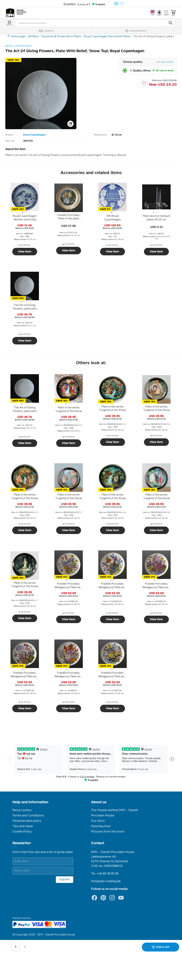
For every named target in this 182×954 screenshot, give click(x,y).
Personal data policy (26, 820)
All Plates (33, 36)
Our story (98, 820)
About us (98, 802)
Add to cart (163, 947)
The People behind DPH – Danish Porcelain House (114, 813)
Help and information (30, 802)
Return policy (22, 810)
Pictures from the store (107, 831)
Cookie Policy (22, 831)
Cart (173, 15)
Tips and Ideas (22, 826)
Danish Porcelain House (20, 12)
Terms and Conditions (28, 815)
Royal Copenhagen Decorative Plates (107, 36)
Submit (64, 879)
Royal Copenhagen (34, 135)
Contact (97, 843)
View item (24, 251)
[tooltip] (24, 218)
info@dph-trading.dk (106, 881)
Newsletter (21, 843)
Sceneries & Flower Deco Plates (61, 36)
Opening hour (101, 826)
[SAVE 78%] (40, 128)
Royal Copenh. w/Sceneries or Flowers (9, 36)
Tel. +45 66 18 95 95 (105, 873)
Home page (18, 36)
